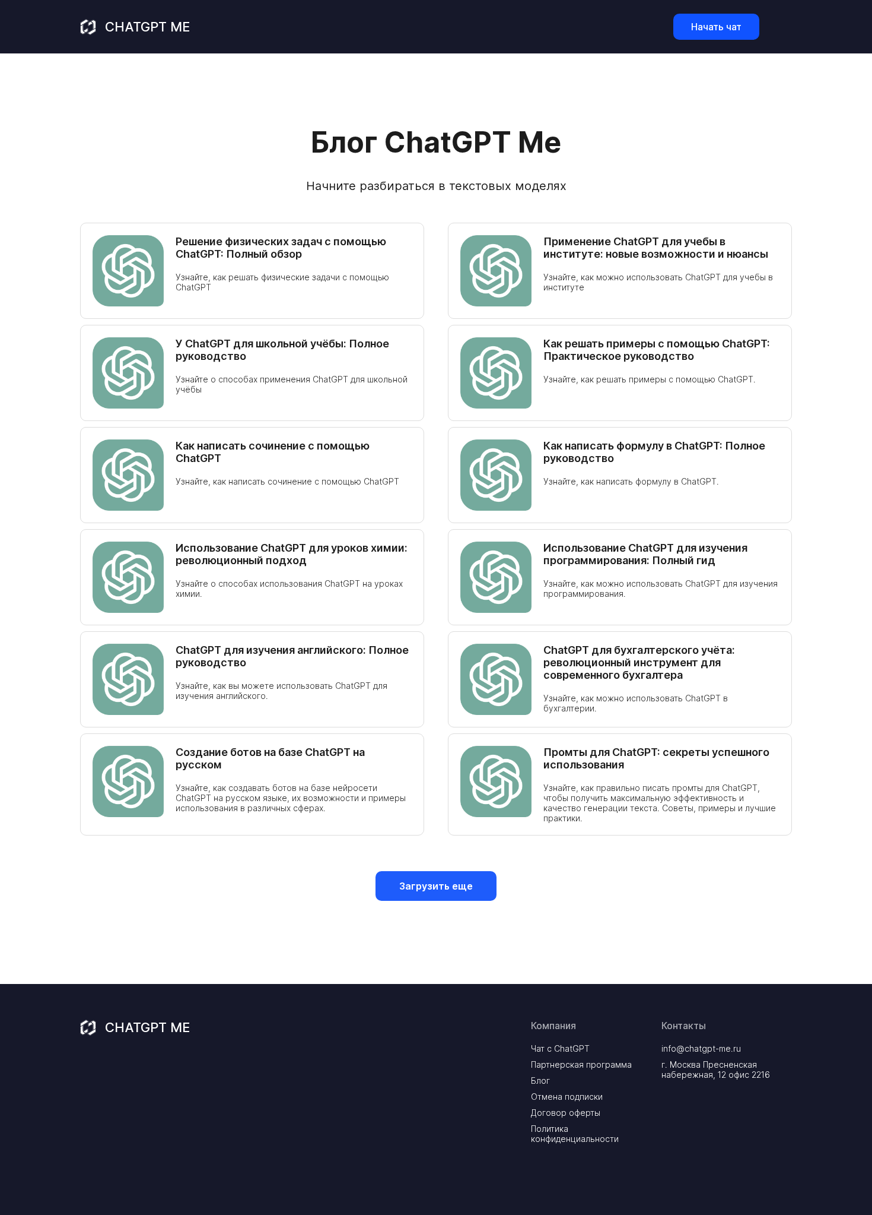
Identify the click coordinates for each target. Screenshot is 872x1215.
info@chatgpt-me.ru (701, 1048)
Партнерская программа (581, 1064)
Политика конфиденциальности (575, 1134)
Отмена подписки (567, 1096)
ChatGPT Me (147, 26)
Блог (540, 1080)
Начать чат (716, 27)
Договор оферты (565, 1113)
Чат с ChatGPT (560, 1048)
